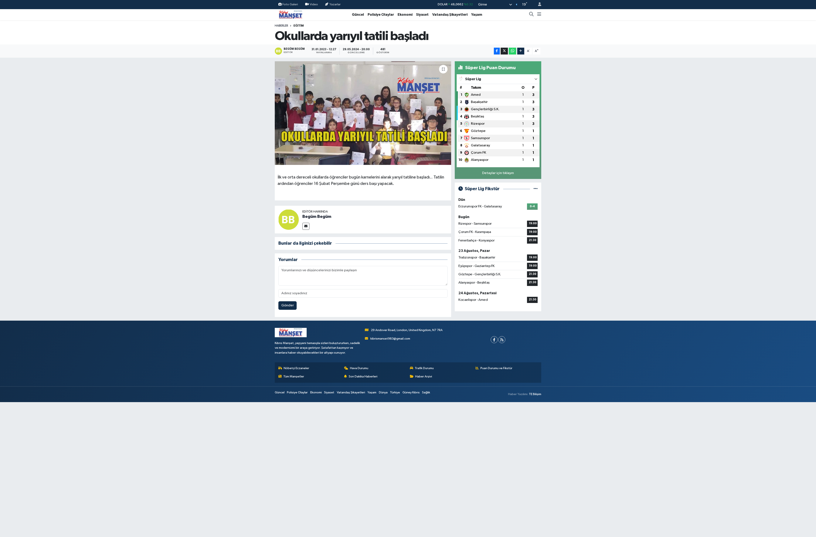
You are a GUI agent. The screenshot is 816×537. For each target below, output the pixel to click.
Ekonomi (405, 14)
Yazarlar (335, 4)
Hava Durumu (359, 368)
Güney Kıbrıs (411, 392)
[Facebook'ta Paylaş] (497, 51)
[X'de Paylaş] (504, 51)
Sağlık (426, 392)
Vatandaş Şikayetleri (450, 14)
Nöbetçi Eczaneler (296, 368)
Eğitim (298, 25)
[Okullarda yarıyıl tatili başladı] (363, 113)
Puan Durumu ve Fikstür (496, 368)
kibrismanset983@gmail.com (390, 338)
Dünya (383, 392)
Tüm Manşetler (293, 376)
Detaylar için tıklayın (498, 173)
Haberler (281, 25)
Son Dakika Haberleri (363, 376)
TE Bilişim (535, 394)
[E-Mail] (305, 226)
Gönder (287, 305)
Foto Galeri (290, 4)
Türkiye (395, 392)
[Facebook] (494, 339)
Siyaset (422, 14)
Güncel (358, 14)
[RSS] (501, 339)
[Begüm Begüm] (288, 219)
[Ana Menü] (539, 14)
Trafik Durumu (424, 368)
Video (314, 4)
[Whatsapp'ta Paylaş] (512, 51)
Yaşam (476, 14)
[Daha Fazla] (520, 51)
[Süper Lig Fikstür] (536, 189)
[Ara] (531, 14)
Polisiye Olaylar (381, 14)
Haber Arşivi (423, 376)
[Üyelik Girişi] (537, 4)
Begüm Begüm (316, 216)
